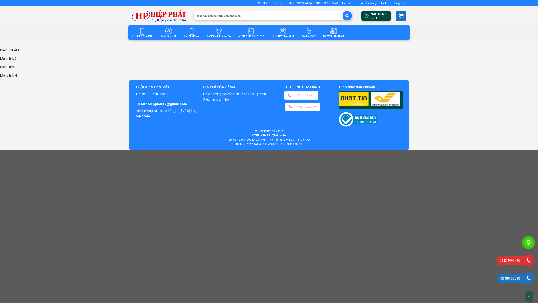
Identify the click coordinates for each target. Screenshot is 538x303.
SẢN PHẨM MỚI (191, 36)
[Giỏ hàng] (401, 16)
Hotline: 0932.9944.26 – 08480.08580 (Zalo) (312, 3)
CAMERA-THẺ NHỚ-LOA (219, 36)
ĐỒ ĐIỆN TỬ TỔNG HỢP (283, 36)
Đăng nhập (400, 3)
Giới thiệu (263, 3)
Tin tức (385, 3)
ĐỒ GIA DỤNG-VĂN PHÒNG (251, 36)
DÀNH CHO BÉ (309, 36)
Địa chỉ (277, 3)
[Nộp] (347, 15)
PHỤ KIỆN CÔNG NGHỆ (142, 36)
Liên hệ (346, 3)
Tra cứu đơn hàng (365, 3)
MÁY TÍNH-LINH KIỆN (333, 36)
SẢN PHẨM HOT (169, 36)
